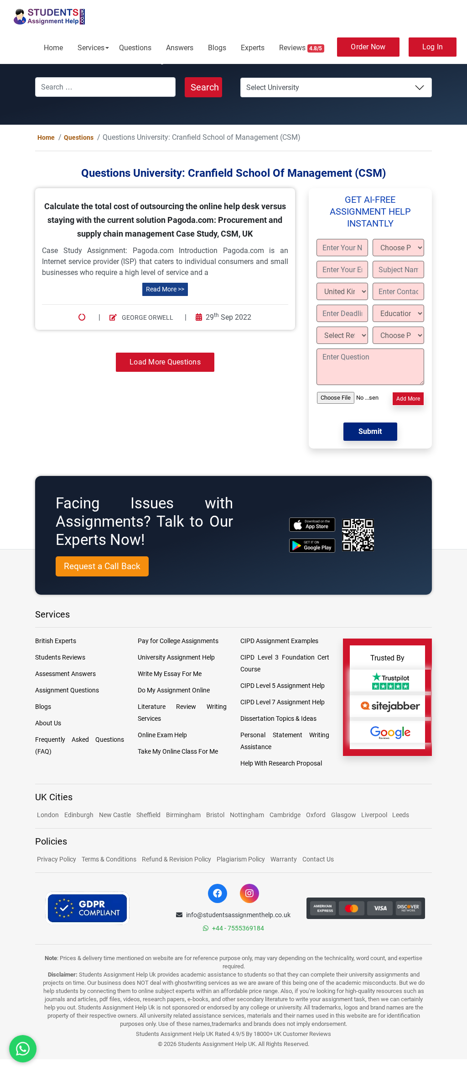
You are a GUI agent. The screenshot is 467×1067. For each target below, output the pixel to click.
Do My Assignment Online (174, 690)
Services (91, 47)
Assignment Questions (67, 690)
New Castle (115, 815)
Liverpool (375, 815)
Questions (135, 47)
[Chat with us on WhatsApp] (22, 1048)
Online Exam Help (162, 735)
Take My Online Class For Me (178, 751)
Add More (408, 399)
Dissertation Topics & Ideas (278, 719)
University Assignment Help (176, 657)
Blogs (217, 47)
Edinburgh (78, 815)
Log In (432, 46)
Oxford (316, 815)
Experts (253, 47)
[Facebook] (217, 893)
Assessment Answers (65, 674)
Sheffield (148, 815)
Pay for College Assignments (178, 641)
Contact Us (318, 859)
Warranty (283, 859)
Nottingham (247, 815)
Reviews (300, 47)
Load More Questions (165, 362)
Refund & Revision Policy (176, 859)
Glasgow (344, 815)
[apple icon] (312, 525)
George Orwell (146, 318)
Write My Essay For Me (170, 674)
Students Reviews (60, 657)
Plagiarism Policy (241, 859)
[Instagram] (249, 893)
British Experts (55, 641)
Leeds (400, 815)
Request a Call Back (102, 566)
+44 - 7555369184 (238, 928)
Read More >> (165, 289)
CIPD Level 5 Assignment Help (282, 686)
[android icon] (312, 546)
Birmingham (183, 815)
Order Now (368, 46)
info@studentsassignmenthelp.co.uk (238, 915)
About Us (48, 723)
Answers (179, 47)
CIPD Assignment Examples (279, 641)
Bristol (215, 815)
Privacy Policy (56, 859)
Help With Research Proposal (281, 763)
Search (205, 87)
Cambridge (285, 815)
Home (53, 47)
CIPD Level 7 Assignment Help (282, 702)
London (48, 815)
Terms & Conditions (109, 859)
